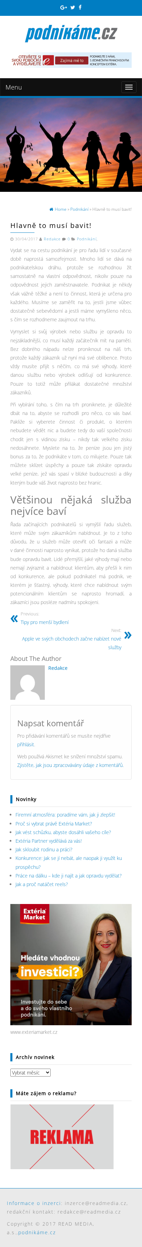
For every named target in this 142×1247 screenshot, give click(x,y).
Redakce (52, 239)
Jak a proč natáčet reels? (42, 884)
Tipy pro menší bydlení (45, 618)
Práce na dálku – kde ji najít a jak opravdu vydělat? (69, 875)
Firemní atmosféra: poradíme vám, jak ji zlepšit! (65, 814)
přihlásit (25, 744)
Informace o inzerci (34, 1203)
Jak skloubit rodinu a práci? (44, 849)
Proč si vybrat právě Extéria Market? (54, 823)
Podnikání (87, 239)
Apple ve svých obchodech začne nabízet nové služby (71, 639)
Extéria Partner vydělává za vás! (49, 841)
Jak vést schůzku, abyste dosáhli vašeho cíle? (63, 832)
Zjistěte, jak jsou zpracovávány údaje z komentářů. (70, 765)
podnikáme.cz (37, 1232)
